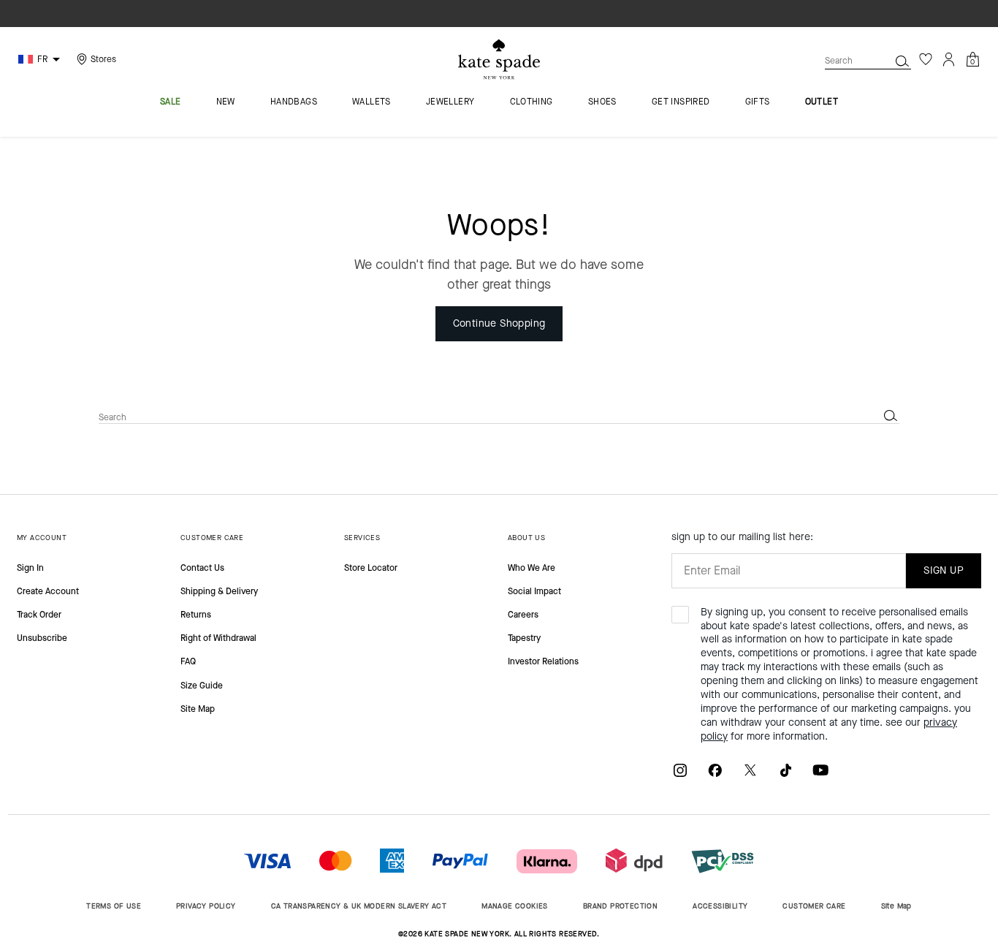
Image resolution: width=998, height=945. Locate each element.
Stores (103, 59)
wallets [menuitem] (371, 102)
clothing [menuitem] (531, 102)
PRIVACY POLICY (206, 906)
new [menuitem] (225, 102)
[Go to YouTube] (820, 769)
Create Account (48, 591)
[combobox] (868, 60)
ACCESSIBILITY (720, 906)
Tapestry (524, 638)
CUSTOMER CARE (211, 537)
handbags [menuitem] (293, 102)
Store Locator (370, 568)
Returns (195, 614)
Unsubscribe (42, 638)
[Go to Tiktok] (785, 769)
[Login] (949, 59)
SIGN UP (943, 570)
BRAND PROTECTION (620, 906)
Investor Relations (543, 661)
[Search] (902, 60)
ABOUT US (526, 537)
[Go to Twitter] (750, 769)
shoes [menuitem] (602, 102)
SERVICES (362, 537)
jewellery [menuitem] (450, 102)
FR (42, 59)
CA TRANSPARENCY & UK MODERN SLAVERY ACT (359, 906)
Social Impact (534, 591)
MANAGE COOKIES (514, 906)
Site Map (197, 709)
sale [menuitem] (170, 102)
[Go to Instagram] (680, 769)
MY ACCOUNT (41, 537)
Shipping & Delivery (219, 591)
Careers (523, 614)
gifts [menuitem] (757, 102)
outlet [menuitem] (821, 102)
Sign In (30, 568)
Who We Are (531, 568)
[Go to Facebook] (715, 769)
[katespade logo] (499, 59)
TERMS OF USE (113, 906)
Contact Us (202, 568)
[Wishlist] (925, 59)
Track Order (39, 614)
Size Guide (201, 685)
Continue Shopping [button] (499, 323)
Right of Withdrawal (218, 638)
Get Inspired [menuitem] (681, 102)
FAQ (188, 661)
